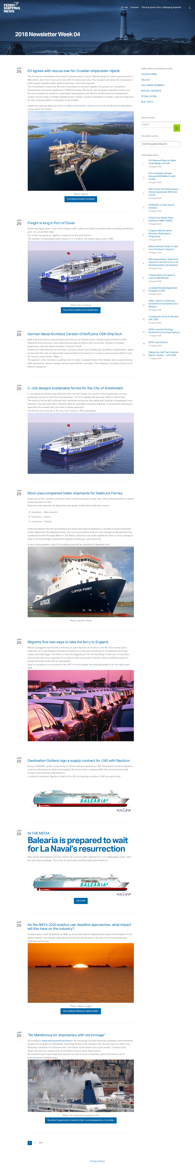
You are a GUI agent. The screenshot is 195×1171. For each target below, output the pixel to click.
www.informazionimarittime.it (57, 1041)
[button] (80, 199)
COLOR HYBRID (149, 74)
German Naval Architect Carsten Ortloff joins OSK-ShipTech (75, 334)
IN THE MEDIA (39, 833)
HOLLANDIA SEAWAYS (152, 85)
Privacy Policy (97, 1161)
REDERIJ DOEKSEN (151, 91)
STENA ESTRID (149, 96)
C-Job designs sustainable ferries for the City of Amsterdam (75, 388)
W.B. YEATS (147, 102)
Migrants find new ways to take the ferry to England (68, 642)
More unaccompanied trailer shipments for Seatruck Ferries (75, 493)
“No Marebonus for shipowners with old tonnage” (66, 1035)
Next (41, 1143)
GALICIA (145, 80)
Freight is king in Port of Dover (51, 223)
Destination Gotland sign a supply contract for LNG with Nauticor (79, 761)
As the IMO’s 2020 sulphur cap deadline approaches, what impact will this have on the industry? (79, 927)
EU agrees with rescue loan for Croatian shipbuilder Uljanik (74, 71)
